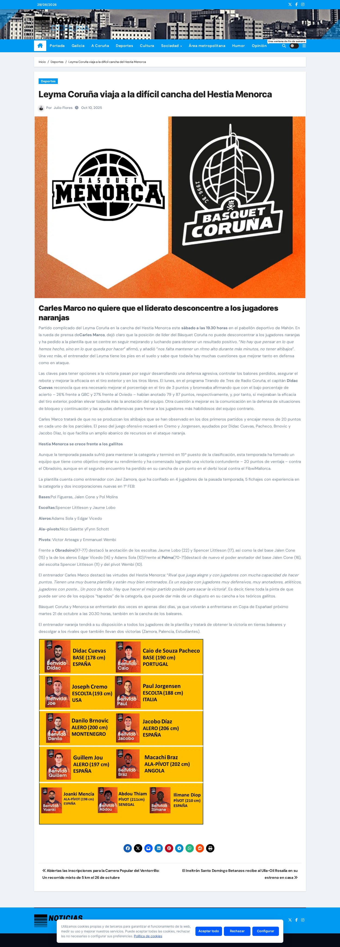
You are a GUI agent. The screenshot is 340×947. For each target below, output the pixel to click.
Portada (57, 45)
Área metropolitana (207, 45)
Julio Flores (63, 107)
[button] (304, 46)
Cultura (147, 45)
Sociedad (170, 45)
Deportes (124, 45)
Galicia (78, 45)
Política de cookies (148, 936)
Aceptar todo (208, 931)
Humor (238, 45)
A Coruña (100, 45)
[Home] (40, 45)
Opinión (261, 44)
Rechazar (237, 931)
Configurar (265, 931)
